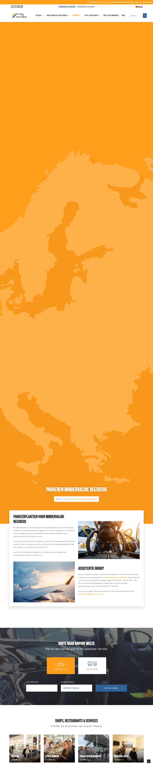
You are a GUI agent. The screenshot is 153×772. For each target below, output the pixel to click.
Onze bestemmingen (111, 15)
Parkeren (76, 15)
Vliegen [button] (38, 15)
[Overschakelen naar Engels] (139, 7)
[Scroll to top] (149, 761)
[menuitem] (39, 15)
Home (60, 499)
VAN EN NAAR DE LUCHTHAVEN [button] (57, 15)
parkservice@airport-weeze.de (90, 594)
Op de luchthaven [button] (91, 15)
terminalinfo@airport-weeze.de (114, 577)
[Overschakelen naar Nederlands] (141, 7)
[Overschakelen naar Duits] (136, 7)
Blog (123, 15)
